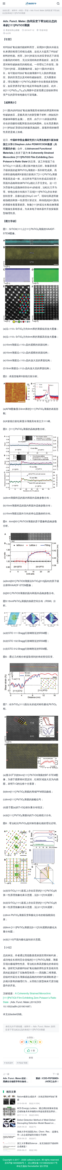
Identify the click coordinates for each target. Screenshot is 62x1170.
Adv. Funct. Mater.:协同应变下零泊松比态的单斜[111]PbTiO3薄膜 (30, 1028)
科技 (21, 10)
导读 (26, 10)
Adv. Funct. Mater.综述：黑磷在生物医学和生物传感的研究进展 (15, 1077)
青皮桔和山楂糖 (12, 30)
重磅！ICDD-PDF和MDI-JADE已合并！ (47, 1077)
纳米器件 (9, 1062)
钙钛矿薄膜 (22, 1062)
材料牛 (14, 10)
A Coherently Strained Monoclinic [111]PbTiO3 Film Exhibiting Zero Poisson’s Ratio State (29, 998)
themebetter (33, 1165)
